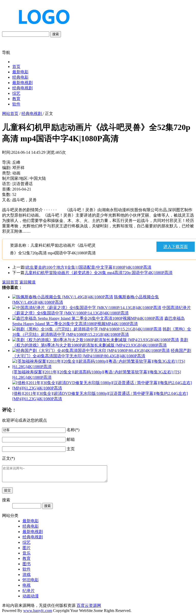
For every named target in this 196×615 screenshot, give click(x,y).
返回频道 (27, 282)
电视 (26, 585)
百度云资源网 (89, 605)
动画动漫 (30, 596)
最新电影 (20, 72)
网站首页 (10, 113)
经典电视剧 (22, 88)
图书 (26, 564)
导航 (6, 52)
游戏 (26, 574)
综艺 (16, 93)
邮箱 (71, 439)
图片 (26, 548)
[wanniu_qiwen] (42, 29)
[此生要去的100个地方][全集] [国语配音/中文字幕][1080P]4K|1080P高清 (87, 267)
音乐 (26, 553)
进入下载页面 (175, 246)
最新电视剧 (22, 82)
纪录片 (28, 590)
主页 (71, 449)
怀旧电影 (30, 580)
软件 (16, 104)
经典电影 (20, 77)
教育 (16, 99)
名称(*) (73, 430)
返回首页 (10, 282)
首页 (16, 66)
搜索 (55, 34)
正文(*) (8, 458)
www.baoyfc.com (37, 610)
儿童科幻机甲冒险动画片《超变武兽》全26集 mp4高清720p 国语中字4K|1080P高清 (98, 272)
